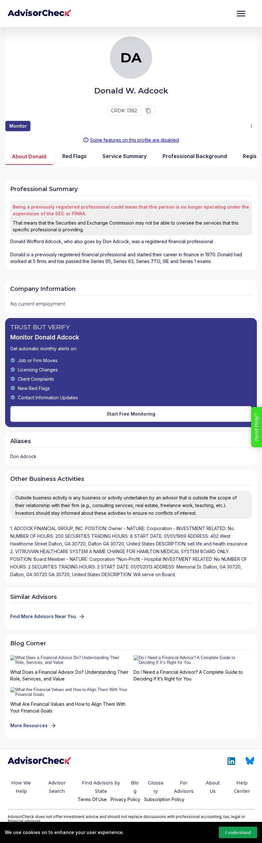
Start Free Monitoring (131, 414)
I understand (238, 832)
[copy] (148, 110)
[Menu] (241, 13)
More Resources (29, 725)
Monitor (18, 126)
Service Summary (125, 156)
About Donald (29, 156)
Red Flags (74, 156)
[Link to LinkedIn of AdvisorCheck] (231, 761)
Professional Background (195, 156)
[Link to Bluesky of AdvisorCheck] (250, 761)
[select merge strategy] (251, 126)
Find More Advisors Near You (43, 616)
